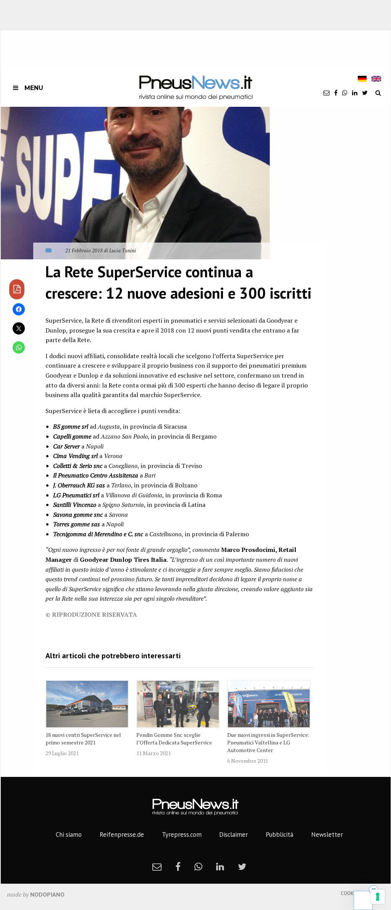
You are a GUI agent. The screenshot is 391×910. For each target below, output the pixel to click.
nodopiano (47, 894)
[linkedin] (354, 92)
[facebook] (336, 92)
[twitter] (365, 92)
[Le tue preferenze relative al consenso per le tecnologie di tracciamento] (377, 896)
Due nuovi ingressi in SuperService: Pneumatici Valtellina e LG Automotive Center (268, 742)
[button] (135, 183)
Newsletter (327, 834)
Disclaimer (233, 834)
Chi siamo (69, 834)
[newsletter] (326, 92)
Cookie (349, 893)
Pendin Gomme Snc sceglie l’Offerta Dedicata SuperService (174, 738)
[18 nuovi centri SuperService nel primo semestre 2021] (87, 704)
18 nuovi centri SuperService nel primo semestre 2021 (83, 738)
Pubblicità (279, 834)
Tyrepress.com (182, 834)
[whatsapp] (344, 92)
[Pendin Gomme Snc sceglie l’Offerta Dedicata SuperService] (178, 704)
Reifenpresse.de (122, 834)
